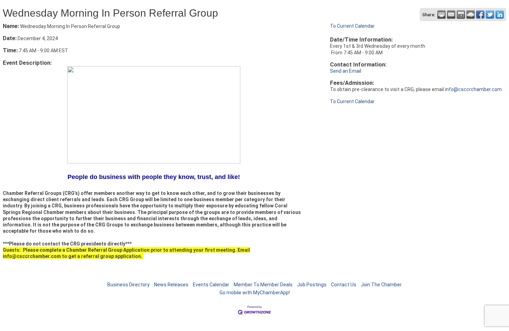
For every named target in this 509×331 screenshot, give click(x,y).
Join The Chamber (381, 284)
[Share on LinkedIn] (499, 14)
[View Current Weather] (470, 14)
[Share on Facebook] (480, 14)
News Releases (171, 284)
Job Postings (312, 284)
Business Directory (128, 284)
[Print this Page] (441, 14)
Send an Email (345, 71)
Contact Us (343, 284)
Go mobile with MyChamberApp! (255, 292)
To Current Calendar (352, 26)
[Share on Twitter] (490, 14)
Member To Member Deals (263, 284)
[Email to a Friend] (451, 14)
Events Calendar (211, 284)
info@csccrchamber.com (474, 89)
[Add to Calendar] (461, 14)
